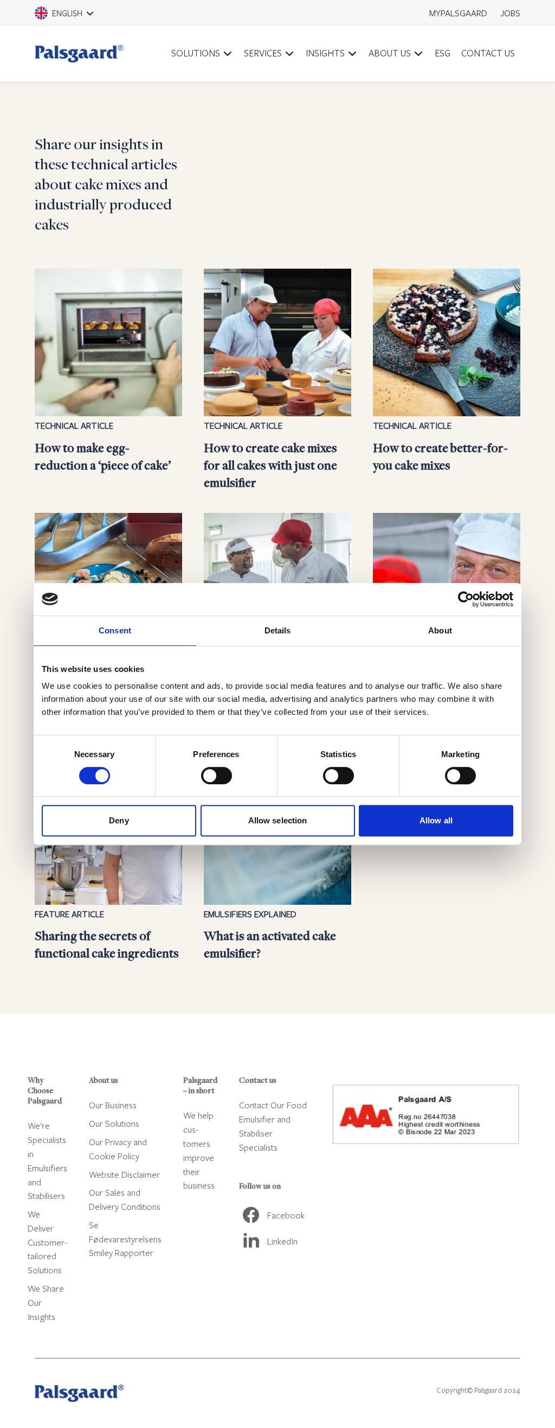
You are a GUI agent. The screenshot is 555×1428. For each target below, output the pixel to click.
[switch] (216, 775)
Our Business (113, 1104)
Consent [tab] (115, 630)
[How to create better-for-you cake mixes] (446, 380)
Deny (118, 820)
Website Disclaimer (124, 1174)
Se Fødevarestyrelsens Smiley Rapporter (125, 1239)
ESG (442, 53)
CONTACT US (488, 53)
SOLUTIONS (195, 53)
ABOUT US (390, 53)
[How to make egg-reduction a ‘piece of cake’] (108, 380)
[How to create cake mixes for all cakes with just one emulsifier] (277, 380)
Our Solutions (114, 1123)
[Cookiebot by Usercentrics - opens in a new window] (465, 599)
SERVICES (263, 53)
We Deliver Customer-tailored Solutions (47, 1241)
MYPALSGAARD (458, 12)
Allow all (436, 820)
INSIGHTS (325, 53)
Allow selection (277, 820)
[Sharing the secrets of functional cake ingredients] (108, 859)
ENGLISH (79, 17)
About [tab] (440, 630)
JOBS (510, 12)
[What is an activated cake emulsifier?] (277, 859)
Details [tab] (277, 630)
